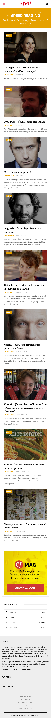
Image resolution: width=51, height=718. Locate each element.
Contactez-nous (25, 670)
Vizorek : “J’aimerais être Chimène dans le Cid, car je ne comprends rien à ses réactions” (25, 407)
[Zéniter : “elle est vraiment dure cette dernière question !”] (25, 444)
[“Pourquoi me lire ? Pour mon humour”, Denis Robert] (25, 504)
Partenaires (25, 700)
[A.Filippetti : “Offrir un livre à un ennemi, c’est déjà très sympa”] (25, 47)
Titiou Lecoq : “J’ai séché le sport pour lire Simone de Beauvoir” (24, 286)
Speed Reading (9, 75)
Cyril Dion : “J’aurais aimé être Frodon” (25, 121)
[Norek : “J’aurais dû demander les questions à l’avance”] (25, 324)
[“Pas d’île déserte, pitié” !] (25, 152)
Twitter (27, 617)
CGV (25, 705)
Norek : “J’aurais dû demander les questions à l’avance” (22, 346)
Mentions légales (25, 708)
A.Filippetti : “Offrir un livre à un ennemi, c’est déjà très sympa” (22, 69)
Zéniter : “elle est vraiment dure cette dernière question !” (24, 466)
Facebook (27, 612)
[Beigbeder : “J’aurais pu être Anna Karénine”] (25, 208)
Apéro (8, 35)
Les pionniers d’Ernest (25, 703)
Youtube (27, 622)
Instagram (27, 627)
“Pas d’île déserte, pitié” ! (17, 172)
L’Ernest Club (25, 697)
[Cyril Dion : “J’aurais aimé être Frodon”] (25, 101)
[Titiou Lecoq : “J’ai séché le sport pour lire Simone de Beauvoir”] (25, 265)
